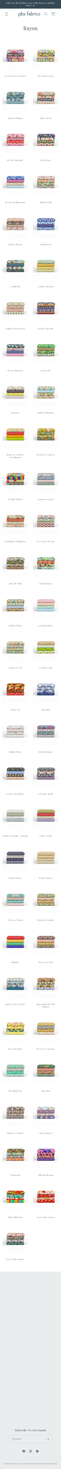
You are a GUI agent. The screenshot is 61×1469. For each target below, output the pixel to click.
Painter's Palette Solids (20, 1308)
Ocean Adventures (15, 793)
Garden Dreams (46, 499)
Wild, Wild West (15, 1217)
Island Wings (45, 583)
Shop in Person (16, 1323)
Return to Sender (45, 920)
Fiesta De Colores (46, 454)
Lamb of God (15, 667)
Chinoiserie (46, 244)
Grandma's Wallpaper (15, 541)
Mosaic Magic (46, 751)
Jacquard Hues (45, 625)
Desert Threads (46, 328)
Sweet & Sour (15, 1049)
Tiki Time (46, 1091)
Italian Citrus (15, 625)
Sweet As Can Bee (46, 1049)
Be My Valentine (15, 160)
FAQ (9, 1343)
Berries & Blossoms (15, 202)
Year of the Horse (46, 1217)
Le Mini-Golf (45, 667)
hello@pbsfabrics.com (21, 1417)
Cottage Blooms (46, 286)
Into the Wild (15, 583)
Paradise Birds (45, 793)
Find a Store (13, 1373)
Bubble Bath (46, 202)
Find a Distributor (17, 1380)
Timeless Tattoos (15, 1133)
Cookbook (15, 286)
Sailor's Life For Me (15, 1004)
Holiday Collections (18, 1301)
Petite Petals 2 (15, 878)
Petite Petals (46, 836)
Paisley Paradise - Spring (15, 836)
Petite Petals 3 (46, 878)
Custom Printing (16, 1315)
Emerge (15, 412)
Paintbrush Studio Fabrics (25, 1464)
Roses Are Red (45, 962)
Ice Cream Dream (46, 541)
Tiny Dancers (46, 1133)
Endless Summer (45, 412)
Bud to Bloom (15, 244)
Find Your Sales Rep (18, 1365)
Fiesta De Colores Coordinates (15, 455)
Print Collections (16, 1293)
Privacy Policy (14, 1395)
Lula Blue (45, 709)
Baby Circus (46, 118)
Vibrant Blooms (46, 1175)
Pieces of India (15, 920)
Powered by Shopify (47, 1464)
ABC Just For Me (46, 76)
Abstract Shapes (15, 118)
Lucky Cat (15, 709)
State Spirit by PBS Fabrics (46, 1005)
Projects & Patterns (18, 1387)
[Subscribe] (47, 1439)
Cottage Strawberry (15, 328)
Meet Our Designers (19, 1358)
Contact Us (13, 1351)
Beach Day (46, 160)
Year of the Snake (15, 1259)
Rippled (15, 962)
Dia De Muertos (15, 370)
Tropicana (15, 1175)
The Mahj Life (15, 1091)
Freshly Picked (15, 499)
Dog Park (46, 370)
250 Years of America (15, 76)
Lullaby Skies (15, 751)
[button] (6, 14)
